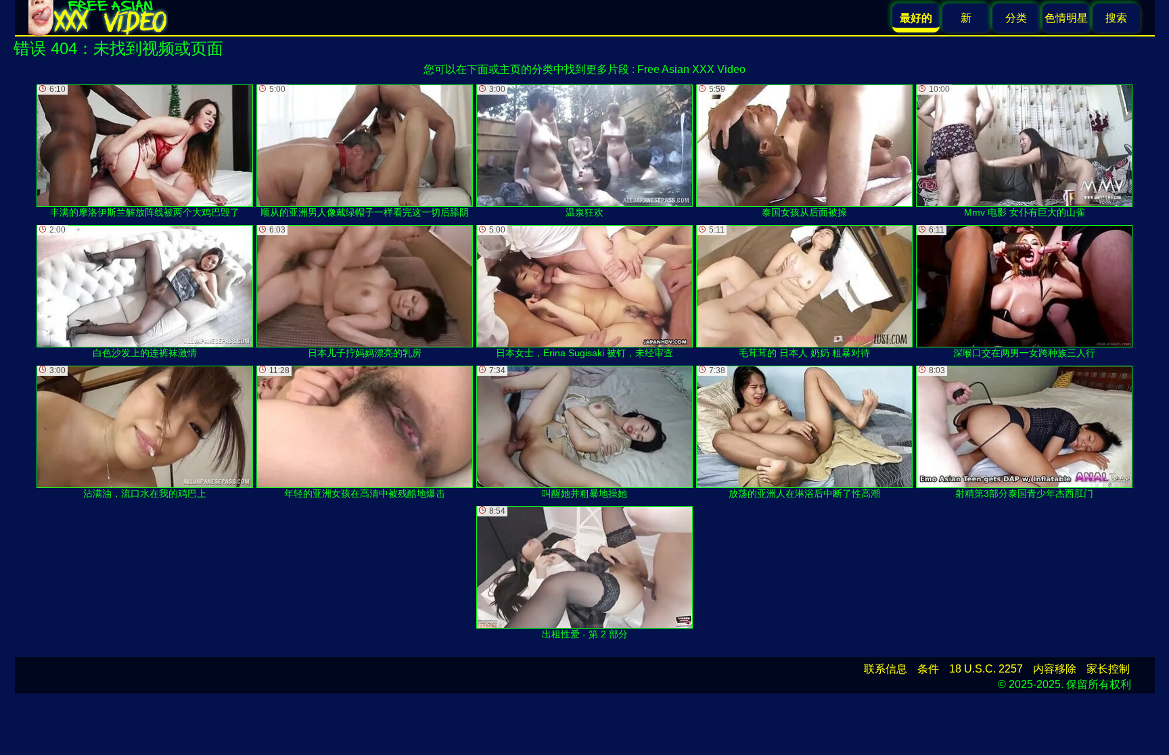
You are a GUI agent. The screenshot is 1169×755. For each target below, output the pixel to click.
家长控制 (1108, 669)
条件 (928, 669)
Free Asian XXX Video (691, 69)
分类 (1016, 18)
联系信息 (885, 669)
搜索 (1116, 18)
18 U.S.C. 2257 (986, 669)
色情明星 (1066, 18)
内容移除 (1054, 669)
